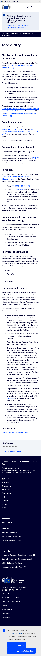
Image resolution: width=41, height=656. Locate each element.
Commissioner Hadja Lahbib (11, 541)
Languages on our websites (11, 602)
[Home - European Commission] (6, 6)
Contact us (5, 594)
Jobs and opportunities (10, 533)
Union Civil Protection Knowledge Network (17, 559)
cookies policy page (15, 633)
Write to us (21, 190)
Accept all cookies (16, 645)
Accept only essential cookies (21, 651)
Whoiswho (11, 398)
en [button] (27, 6)
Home (5, 40)
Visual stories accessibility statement (15, 432)
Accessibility (6, 618)
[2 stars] (6, 446)
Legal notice (6, 614)
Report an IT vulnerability (11, 598)
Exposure (5, 504)
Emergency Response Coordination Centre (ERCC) (20, 555)
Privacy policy (7, 610)
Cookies (4, 606)
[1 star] (4, 446)
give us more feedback (12, 452)
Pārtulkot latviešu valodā (15, 25)
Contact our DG (7, 522)
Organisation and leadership (11, 537)
